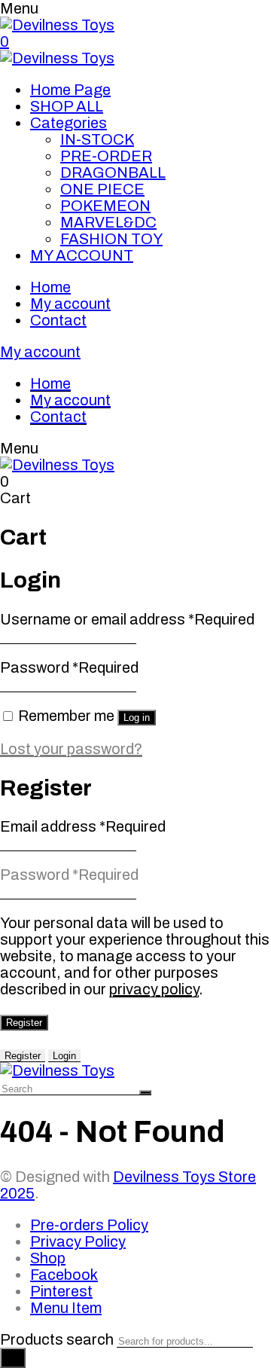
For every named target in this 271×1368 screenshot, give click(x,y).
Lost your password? (71, 748)
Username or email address (127, 619)
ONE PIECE (102, 189)
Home (50, 287)
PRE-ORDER (106, 156)
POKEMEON (105, 205)
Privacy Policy (78, 1241)
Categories (68, 123)
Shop (47, 1258)
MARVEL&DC (108, 222)
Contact (58, 320)
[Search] (13, 1358)
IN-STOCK (97, 139)
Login (64, 1055)
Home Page (70, 89)
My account (70, 303)
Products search (57, 1339)
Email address (83, 826)
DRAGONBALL (113, 172)
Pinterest (61, 1291)
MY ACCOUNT (81, 255)
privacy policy (154, 989)
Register (24, 1022)
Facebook (64, 1274)
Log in (136, 717)
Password (69, 667)
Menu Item (66, 1307)
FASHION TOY (111, 239)
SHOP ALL (66, 106)
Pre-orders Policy (89, 1225)
